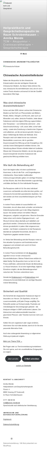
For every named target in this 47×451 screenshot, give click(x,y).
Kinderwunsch (17, 277)
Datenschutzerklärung (11, 424)
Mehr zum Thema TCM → (12, 341)
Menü (25, 54)
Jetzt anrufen (13, 358)
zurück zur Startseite (23, 365)
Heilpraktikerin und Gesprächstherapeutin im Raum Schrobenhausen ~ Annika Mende (21, 33)
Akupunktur (33, 253)
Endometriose (30, 277)
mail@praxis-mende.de (11, 402)
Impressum (7, 419)
